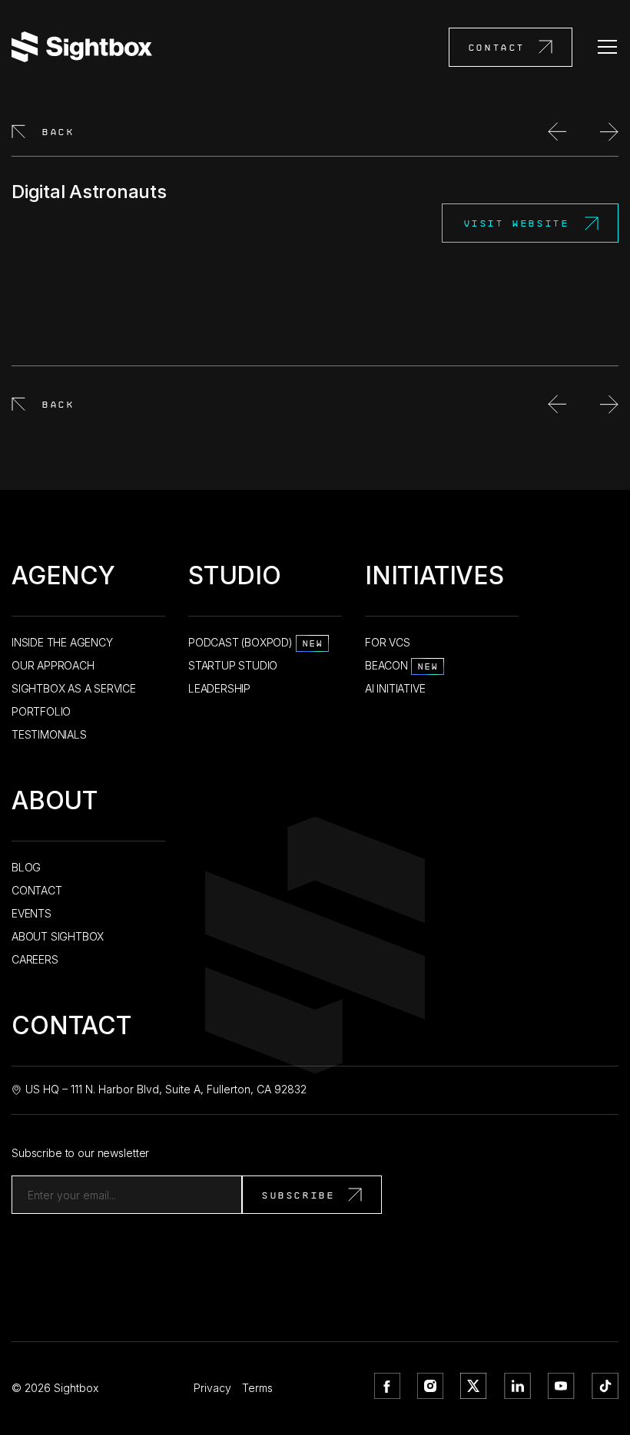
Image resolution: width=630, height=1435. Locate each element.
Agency (63, 578)
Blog (26, 867)
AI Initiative (395, 688)
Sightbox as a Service (74, 688)
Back (58, 132)
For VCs (387, 642)
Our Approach (53, 665)
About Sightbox (58, 936)
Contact (497, 47)
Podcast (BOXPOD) (256, 642)
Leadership (219, 688)
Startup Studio (232, 665)
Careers (35, 959)
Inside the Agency (62, 642)
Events (31, 913)
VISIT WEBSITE (517, 223)
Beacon (402, 665)
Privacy (212, 1387)
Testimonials (49, 734)
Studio (234, 578)
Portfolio (41, 711)
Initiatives (434, 578)
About (55, 803)
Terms (257, 1387)
